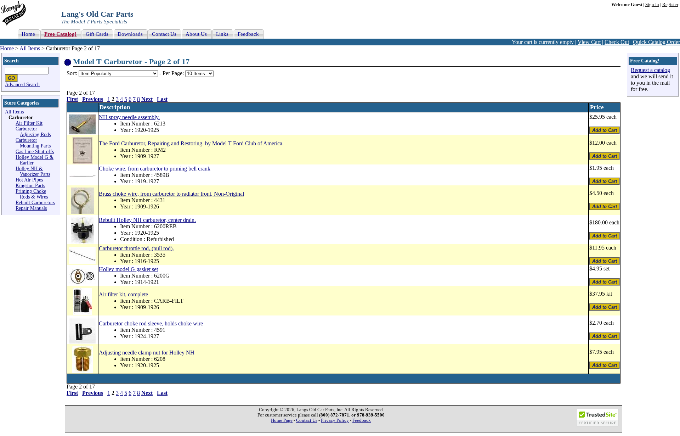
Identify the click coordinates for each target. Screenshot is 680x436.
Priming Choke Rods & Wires (32, 194)
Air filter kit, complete (123, 294)
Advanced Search (22, 84)
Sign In (652, 4)
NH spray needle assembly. (129, 117)
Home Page (282, 420)
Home (7, 48)
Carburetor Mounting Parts (33, 143)
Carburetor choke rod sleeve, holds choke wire (151, 323)
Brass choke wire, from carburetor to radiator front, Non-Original (171, 194)
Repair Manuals (31, 208)
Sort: (72, 73)
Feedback (361, 420)
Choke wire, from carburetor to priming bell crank (154, 169)
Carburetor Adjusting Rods (33, 131)
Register (670, 4)
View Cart (589, 42)
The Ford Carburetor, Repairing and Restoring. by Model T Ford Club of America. (191, 143)
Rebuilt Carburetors (35, 202)
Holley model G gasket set (128, 269)
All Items (29, 48)
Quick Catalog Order (656, 42)
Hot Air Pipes (29, 180)
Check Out (617, 42)
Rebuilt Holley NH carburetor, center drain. (147, 220)
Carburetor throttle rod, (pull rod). (136, 248)
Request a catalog (650, 70)
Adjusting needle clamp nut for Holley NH (146, 353)
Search (11, 60)
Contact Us (306, 420)
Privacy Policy (335, 420)
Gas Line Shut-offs (35, 151)
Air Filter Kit (29, 123)
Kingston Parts (30, 185)
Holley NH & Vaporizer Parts (33, 171)
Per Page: (174, 73)
